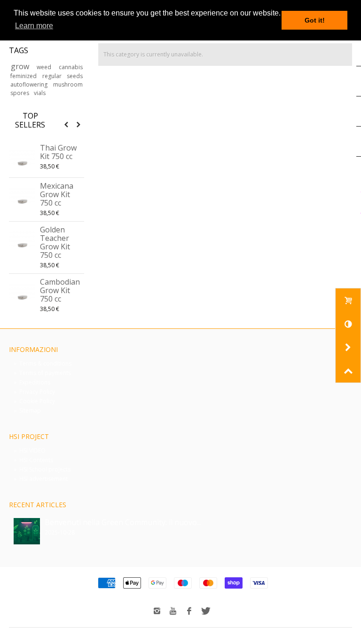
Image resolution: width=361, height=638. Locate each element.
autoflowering (30, 84)
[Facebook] (189, 611)
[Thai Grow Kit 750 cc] (22, 159)
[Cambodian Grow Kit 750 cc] (22, 293)
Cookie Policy (34, 401)
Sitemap (27, 411)
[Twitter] (205, 611)
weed (46, 67)
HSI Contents (33, 460)
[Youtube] (173, 611)
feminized (24, 76)
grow (22, 66)
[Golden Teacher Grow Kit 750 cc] (22, 240)
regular (53, 76)
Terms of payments (42, 373)
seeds (75, 76)
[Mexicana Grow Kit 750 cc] (22, 197)
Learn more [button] (34, 26)
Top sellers (30, 120)
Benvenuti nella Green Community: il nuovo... (123, 522)
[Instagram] (157, 611)
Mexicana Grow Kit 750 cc (56, 194)
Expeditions (32, 382)
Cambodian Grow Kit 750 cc (60, 290)
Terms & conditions (42, 363)
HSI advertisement (41, 479)
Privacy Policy (34, 392)
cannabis (71, 67)
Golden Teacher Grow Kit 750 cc (55, 242)
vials (40, 93)
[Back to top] (348, 371)
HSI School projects (42, 469)
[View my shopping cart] (348, 300)
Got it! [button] (315, 20)
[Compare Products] (348, 323)
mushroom (68, 84)
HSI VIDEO (30, 451)
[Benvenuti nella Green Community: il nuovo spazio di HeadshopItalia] (27, 531)
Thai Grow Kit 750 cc (58, 152)
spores (20, 93)
